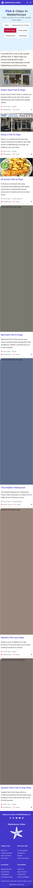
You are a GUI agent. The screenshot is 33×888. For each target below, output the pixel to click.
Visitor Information (23, 858)
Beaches (19, 855)
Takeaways (23, 36)
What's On (4, 850)
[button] (27, 2)
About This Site (22, 871)
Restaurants (10, 36)
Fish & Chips (10, 30)
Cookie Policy (21, 874)
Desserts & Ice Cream (20, 25)
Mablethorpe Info (6, 869)
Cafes (6, 25)
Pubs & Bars (23, 30)
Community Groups (7, 877)
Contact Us (20, 869)
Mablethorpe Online (13, 2)
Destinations (21, 853)
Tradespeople (5, 874)
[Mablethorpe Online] (2, 2)
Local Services (5, 871)
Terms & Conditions (23, 877)
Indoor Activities (6, 855)
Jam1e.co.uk (20, 884)
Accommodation (22, 850)
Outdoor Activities (6, 853)
